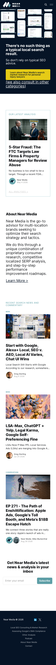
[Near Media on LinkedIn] (35, 619)
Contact (28, 646)
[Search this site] (46, 4)
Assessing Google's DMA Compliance (29, 631)
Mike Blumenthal (39, 539)
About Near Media (29, 642)
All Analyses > (18, 191)
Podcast (28, 638)
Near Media (22, 180)
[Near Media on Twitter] (40, 619)
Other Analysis (28, 635)
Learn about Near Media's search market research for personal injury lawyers (27, 74)
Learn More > (17, 281)
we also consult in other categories (27, 84)
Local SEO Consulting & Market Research (28, 627)
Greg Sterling (20, 374)
